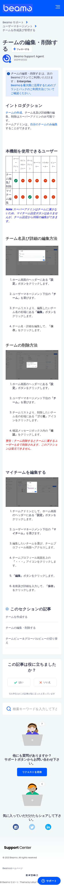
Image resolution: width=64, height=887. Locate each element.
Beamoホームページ (13, 868)
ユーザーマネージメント (18, 26)
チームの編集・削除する (21, 628)
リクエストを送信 (32, 772)
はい (21, 682)
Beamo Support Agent (29, 56)
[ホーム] (18, 8)
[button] (57, 7)
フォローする (23, 49)
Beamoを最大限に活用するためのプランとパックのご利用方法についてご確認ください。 (33, 89)
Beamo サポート (13, 22)
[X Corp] (32, 827)
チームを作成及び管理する (19, 30)
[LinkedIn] (48, 827)
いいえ (47, 682)
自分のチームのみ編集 (44, 124)
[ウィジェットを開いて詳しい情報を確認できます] (49, 881)
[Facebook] (16, 827)
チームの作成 (14, 113)
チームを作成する (16, 617)
